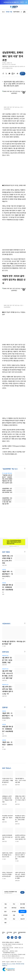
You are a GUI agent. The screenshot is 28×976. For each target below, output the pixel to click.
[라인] (12, 73)
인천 (5, 907)
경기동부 (14, 911)
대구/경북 (22, 904)
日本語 (12, 961)
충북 (23, 915)
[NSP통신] (14, 7)
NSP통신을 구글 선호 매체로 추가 (11, 2)
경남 (14, 919)
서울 (5, 904)
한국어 (3, 961)
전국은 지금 (9, 12)
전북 (5, 919)
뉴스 (3, 12)
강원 (14, 915)
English (8, 961)
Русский (19, 961)
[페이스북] (3, 73)
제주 (5, 922)
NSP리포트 (16, 12)
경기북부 (5, 915)
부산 (14, 904)
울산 (5, 911)
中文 (15, 961)
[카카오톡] (9, 73)
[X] (6, 73)
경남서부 (22, 919)
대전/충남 (22, 907)
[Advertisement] (14, 171)
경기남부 (22, 911)
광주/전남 (14, 907)
